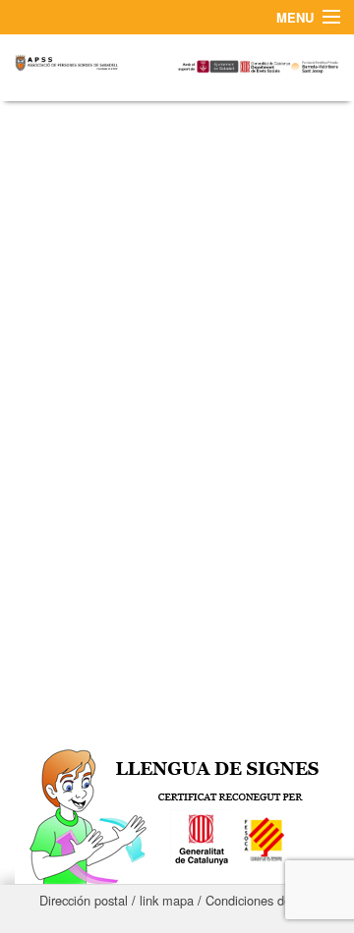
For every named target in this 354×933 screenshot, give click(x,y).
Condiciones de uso (260, 900)
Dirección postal (83, 900)
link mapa (167, 900)
